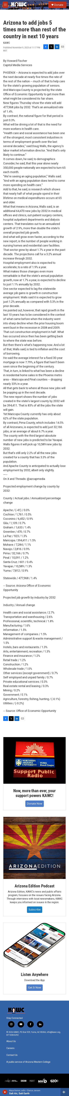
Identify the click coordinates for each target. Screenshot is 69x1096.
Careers (10, 1048)
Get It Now (34, 987)
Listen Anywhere (34, 974)
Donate (58, 4)
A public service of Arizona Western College (28, 1062)
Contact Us (11, 1055)
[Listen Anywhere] (34, 945)
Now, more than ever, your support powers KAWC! (34, 793)
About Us (11, 1041)
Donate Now (34, 803)
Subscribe (35, 909)
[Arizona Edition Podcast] (34, 848)
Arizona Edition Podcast (34, 886)
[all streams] (64, 1092)
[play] (5, 1092)
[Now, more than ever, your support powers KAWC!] (34, 760)
